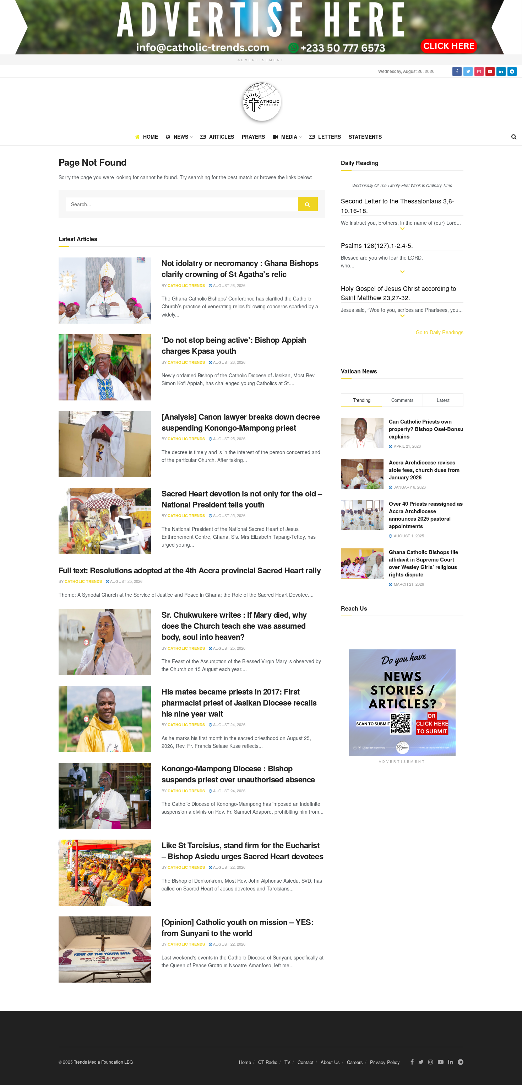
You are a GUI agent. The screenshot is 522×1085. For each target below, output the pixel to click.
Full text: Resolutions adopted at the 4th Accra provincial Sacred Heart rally (190, 570)
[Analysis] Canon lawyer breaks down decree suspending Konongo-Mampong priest (241, 422)
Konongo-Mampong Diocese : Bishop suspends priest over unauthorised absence (238, 773)
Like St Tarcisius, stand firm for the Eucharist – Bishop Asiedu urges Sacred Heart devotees (242, 850)
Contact (306, 1062)
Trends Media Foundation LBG (103, 1062)
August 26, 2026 (228, 285)
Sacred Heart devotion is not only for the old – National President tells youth (242, 499)
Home (150, 136)
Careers (355, 1062)
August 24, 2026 (228, 724)
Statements (365, 136)
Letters (329, 136)
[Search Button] (308, 204)
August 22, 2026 (228, 867)
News (181, 136)
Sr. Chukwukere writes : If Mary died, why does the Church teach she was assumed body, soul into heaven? (234, 625)
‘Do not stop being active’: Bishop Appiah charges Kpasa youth (234, 345)
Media (289, 136)
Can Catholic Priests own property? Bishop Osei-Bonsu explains (426, 428)
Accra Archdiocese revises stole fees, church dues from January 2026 (424, 469)
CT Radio (267, 1062)
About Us (330, 1062)
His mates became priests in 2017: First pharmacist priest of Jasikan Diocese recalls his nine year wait (239, 702)
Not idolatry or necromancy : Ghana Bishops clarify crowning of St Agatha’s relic (240, 268)
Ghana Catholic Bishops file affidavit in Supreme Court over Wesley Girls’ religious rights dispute (423, 563)
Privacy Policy (385, 1062)
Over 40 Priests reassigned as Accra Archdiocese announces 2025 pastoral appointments (426, 515)
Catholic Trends (186, 285)
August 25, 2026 (228, 438)
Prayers (253, 136)
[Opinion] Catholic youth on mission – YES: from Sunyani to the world (238, 927)
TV (287, 1062)
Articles (221, 136)
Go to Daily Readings (439, 332)
